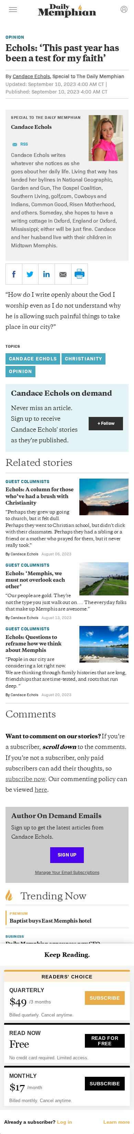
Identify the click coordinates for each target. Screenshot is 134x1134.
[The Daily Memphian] (67, 11)
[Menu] (13, 10)
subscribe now (25, 779)
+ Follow (106, 423)
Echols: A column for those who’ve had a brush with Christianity (39, 497)
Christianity (83, 358)
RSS (24, 144)
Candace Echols (31, 76)
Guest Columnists (27, 481)
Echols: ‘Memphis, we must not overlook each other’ (35, 580)
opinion (20, 371)
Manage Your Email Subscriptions (67, 872)
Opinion (14, 37)
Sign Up (67, 855)
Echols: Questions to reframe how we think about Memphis (33, 644)
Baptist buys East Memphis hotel (50, 921)
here (41, 790)
